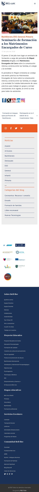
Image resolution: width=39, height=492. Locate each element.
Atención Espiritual (9, 464)
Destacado (9, 161)
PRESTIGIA (23, 490)
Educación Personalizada (11, 344)
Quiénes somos (8, 299)
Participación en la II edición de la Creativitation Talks (27, 115)
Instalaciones (8, 313)
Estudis (8, 200)
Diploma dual (8, 368)
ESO (15, 36)
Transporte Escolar (9, 423)
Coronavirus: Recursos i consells (17, 195)
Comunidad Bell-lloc (13, 442)
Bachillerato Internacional (11, 361)
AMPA (5, 454)
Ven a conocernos (9, 323)
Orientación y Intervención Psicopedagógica (16, 364)
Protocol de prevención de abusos (14, 358)
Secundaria (7, 402)
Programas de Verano (10, 436)
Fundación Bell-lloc (9, 450)
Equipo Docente (8, 306)
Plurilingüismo (8, 371)
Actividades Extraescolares (11, 430)
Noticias (6, 310)
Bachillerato (7, 36)
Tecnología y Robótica (10, 374)
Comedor (6, 419)
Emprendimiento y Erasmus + (12, 381)
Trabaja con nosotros (10, 330)
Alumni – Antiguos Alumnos (12, 457)
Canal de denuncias (9, 471)
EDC (5, 378)
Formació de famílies (13, 205)
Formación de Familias (10, 461)
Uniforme (6, 426)
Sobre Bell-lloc (11, 294)
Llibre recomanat (11, 210)
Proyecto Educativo (13, 335)
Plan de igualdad (9, 354)
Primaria (29, 36)
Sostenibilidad (8, 316)
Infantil (8, 175)
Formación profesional (10, 409)
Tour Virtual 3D (8, 320)
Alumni (7, 146)
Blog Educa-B (8, 467)
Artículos (8, 151)
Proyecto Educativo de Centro (12, 341)
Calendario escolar (9, 433)
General (21, 36)
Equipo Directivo (8, 303)
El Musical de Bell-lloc (10, 385)
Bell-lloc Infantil (8, 395)
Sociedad (6, 447)
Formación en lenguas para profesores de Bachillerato (10, 115)
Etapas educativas (12, 390)
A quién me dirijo (9, 327)
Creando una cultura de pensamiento (14, 351)
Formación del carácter (10, 347)
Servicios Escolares (13, 414)
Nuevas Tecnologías (13, 215)
